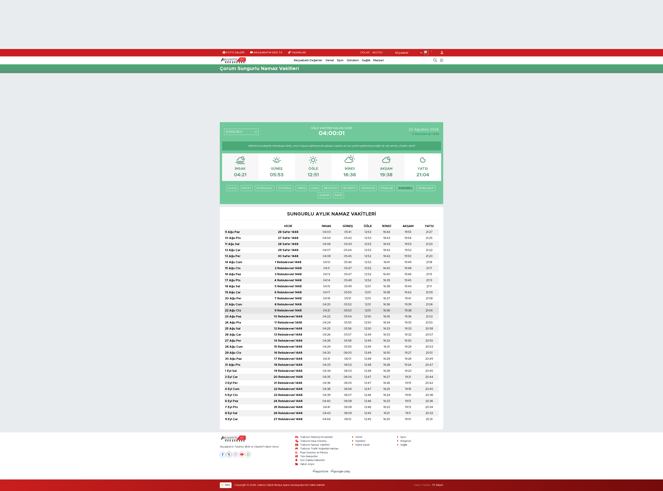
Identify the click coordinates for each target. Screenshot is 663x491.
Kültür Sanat (362, 445)
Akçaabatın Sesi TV (268, 52)
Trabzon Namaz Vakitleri (315, 445)
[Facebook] (222, 454)
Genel (329, 60)
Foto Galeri (235, 52)
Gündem (353, 60)
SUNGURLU (405, 188)
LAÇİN (314, 188)
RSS (227, 485)
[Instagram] (235, 454)
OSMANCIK (368, 188)
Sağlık (366, 60)
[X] (229, 454)
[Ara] (435, 60)
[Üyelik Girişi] (440, 52)
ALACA (232, 188)
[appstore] (321, 471)
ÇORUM (324, 195)
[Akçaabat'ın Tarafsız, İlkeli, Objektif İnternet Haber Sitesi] (233, 60)
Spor (340, 60)
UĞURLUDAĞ (426, 188)
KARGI (301, 188)
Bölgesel (405, 441)
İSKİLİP (338, 195)
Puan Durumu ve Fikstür (314, 452)
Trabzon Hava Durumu (313, 441)
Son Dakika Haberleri (312, 460)
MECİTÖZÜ (330, 188)
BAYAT (246, 188)
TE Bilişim (437, 485)
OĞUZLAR (386, 188)
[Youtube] (242, 454)
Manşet (378, 60)
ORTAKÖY (349, 188)
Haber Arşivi (307, 464)
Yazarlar (299, 52)
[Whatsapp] (248, 454)
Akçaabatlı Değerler (308, 60)
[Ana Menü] (441, 60)
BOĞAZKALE (265, 188)
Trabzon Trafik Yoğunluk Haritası (319, 448)
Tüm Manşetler (309, 456)
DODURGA (285, 188)
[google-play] (340, 471)
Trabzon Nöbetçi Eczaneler (316, 437)
